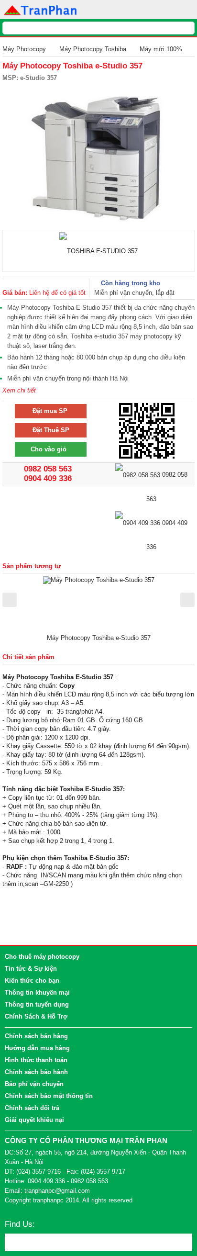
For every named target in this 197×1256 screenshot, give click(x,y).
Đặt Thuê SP (48, 430)
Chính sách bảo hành (36, 1072)
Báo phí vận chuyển (34, 1084)
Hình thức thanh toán (36, 1060)
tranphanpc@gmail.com (57, 1190)
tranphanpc (48, 1200)
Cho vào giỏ (46, 449)
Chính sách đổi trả (32, 1107)
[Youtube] (60, 1224)
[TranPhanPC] (41, 9)
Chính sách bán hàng (36, 1036)
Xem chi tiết (19, 390)
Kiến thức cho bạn (32, 980)
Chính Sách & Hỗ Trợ (36, 1016)
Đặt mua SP (47, 411)
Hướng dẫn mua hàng (37, 1048)
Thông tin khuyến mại (37, 992)
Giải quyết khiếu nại (34, 1119)
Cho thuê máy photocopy (42, 956)
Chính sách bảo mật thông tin (49, 1095)
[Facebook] (44, 1224)
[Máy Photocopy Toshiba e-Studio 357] (98, 579)
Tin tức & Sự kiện (31, 968)
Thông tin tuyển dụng (37, 1004)
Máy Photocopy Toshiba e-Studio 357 (99, 637)
